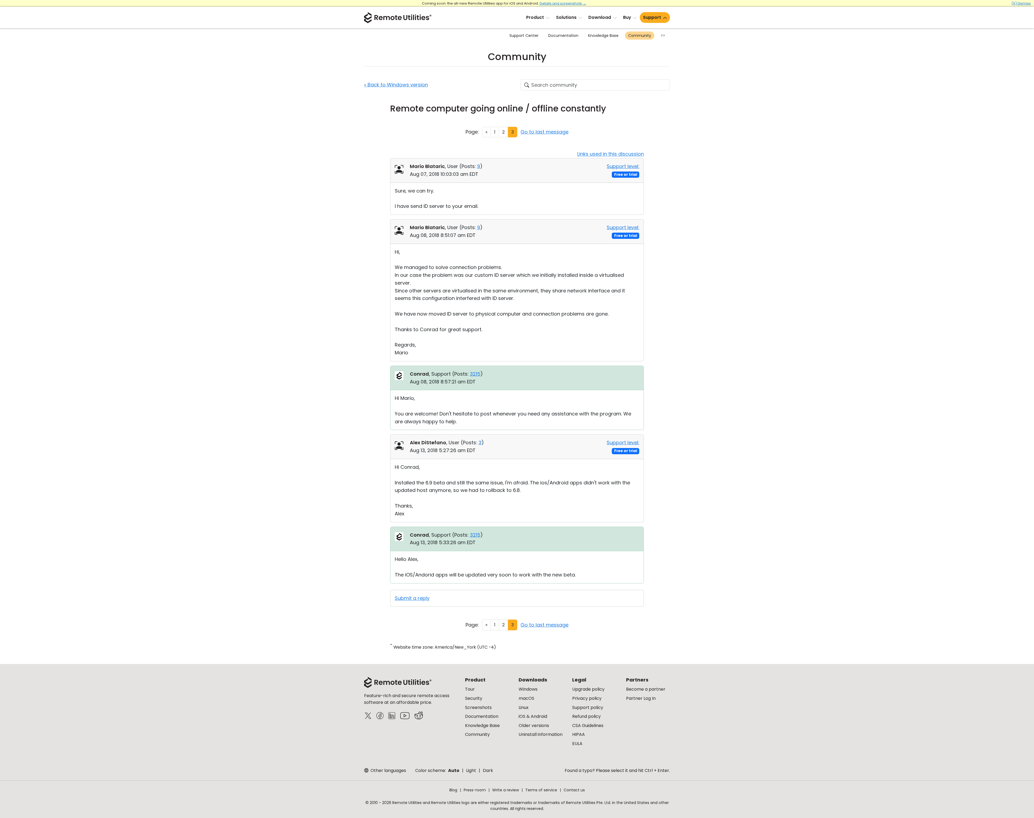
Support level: (623, 166)
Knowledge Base (603, 35)
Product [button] (535, 17)
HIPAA (578, 734)
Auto (453, 770)
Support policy (587, 707)
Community (639, 35)
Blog (453, 790)
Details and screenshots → (563, 3)
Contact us (574, 790)
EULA (577, 743)
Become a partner (645, 689)
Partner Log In (641, 698)
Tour (470, 689)
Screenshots (478, 707)
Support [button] (652, 17)
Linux (524, 707)
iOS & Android (533, 716)
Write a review (505, 790)
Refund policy (586, 716)
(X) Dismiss (1021, 3)
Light (471, 770)
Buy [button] (627, 17)
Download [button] (599, 17)
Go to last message (544, 131)
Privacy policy (587, 698)
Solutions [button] (566, 17)
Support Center (524, 35)
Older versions (534, 725)
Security (473, 698)
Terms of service (541, 790)
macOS (526, 698)
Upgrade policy (588, 689)
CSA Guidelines (587, 725)
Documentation (563, 35)
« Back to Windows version (396, 84)
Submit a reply (412, 598)
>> (663, 35)
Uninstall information (541, 734)
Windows (528, 689)
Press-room (475, 790)
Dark (488, 770)
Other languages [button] (387, 770)
